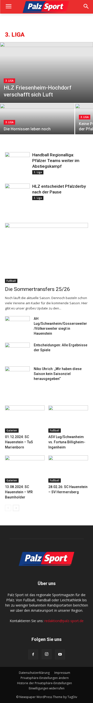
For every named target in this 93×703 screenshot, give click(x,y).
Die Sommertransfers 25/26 (37, 289)
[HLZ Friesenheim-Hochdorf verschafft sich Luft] (46, 72)
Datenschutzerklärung (34, 673)
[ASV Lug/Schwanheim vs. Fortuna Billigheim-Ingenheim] (68, 419)
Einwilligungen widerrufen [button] (46, 688)
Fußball (11, 280)
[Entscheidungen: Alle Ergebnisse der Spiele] (17, 351)
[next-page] (16, 508)
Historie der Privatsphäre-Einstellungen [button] (44, 683)
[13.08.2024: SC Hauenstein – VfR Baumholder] (25, 469)
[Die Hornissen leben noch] (37, 122)
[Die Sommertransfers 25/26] (46, 253)
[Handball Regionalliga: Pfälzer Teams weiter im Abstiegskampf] (17, 161)
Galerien (11, 430)
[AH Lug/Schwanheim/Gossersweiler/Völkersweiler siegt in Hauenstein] (17, 324)
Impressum (62, 673)
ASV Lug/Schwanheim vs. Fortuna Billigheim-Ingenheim (66, 442)
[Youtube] (60, 654)
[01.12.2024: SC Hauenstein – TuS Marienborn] (25, 419)
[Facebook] (33, 654)
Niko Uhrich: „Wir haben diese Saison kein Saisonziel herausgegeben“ (58, 374)
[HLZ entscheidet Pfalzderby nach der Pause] (17, 193)
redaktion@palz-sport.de (64, 620)
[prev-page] (8, 508)
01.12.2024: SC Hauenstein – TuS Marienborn (19, 442)
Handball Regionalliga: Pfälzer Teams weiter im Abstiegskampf (55, 160)
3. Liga (9, 80)
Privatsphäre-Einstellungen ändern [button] (45, 678)
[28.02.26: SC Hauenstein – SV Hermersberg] (68, 469)
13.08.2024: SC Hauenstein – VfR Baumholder (19, 492)
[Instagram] (47, 654)
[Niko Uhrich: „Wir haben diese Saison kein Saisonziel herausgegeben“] (17, 375)
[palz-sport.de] (46, 6)
